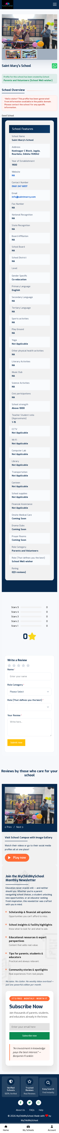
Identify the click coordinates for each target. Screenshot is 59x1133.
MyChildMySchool (29, 1120)
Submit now (16, 742)
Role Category (15, 684)
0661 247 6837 (19, 186)
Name (10, 669)
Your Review (13, 715)
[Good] (19, 665)
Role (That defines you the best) (24, 700)
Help (41, 1110)
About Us (20, 1110)
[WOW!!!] (28, 665)
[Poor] (9, 665)
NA (13, 175)
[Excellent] (23, 665)
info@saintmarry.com (24, 196)
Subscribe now (29, 1035)
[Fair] (14, 665)
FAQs (31, 1110)
